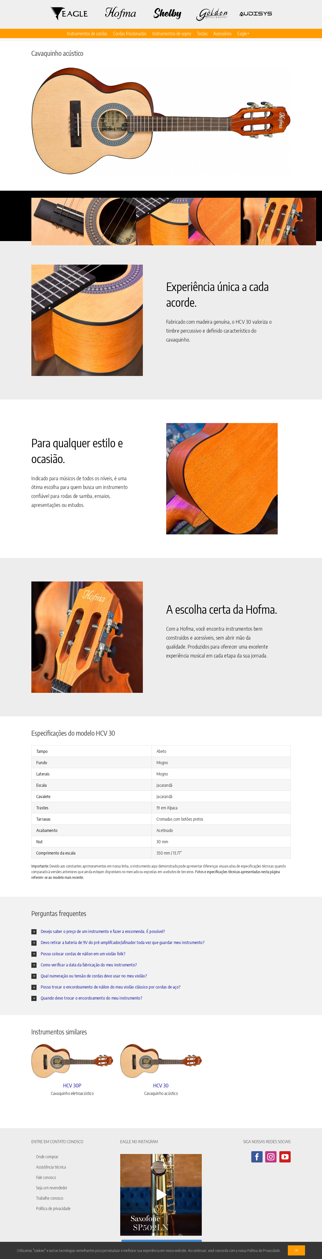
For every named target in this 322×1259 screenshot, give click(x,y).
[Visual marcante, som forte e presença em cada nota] (161, 1195)
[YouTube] (285, 1156)
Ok (296, 1250)
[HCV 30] (161, 1061)
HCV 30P (72, 1085)
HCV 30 (161, 1085)
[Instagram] (271, 1156)
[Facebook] (257, 1156)
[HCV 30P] (72, 1061)
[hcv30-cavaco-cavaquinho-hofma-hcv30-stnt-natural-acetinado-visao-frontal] (161, 121)
